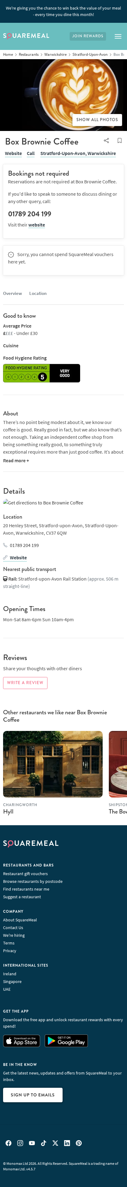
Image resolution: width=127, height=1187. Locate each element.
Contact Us (13, 927)
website (36, 225)
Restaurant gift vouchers (25, 873)
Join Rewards (87, 36)
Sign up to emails (33, 1095)
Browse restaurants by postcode (33, 881)
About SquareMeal (20, 920)
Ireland (9, 974)
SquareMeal (26, 36)
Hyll (8, 811)
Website (13, 153)
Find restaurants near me (26, 889)
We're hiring (14, 935)
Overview (12, 293)
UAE (6, 989)
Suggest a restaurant (22, 896)
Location (38, 293)
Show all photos (97, 120)
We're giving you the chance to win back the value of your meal (63, 11)
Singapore (12, 981)
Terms (8, 943)
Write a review (25, 683)
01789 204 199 (24, 545)
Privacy (9, 950)
